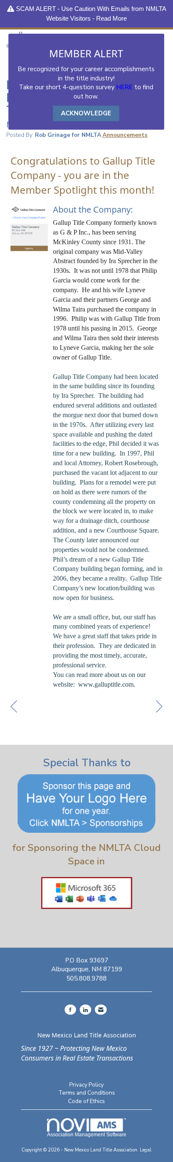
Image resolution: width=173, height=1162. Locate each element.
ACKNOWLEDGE (86, 113)
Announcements (124, 135)
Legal (146, 1150)
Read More (111, 18)
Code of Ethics (86, 1101)
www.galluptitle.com (106, 684)
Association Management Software (86, 1135)
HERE (124, 87)
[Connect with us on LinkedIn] (85, 1010)
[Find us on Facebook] (70, 1010)
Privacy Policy (86, 1085)
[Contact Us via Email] (101, 1010)
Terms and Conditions (86, 1093)
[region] (159, 707)
